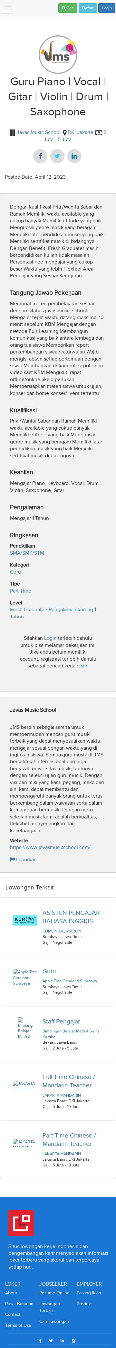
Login (107, 8)
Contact (12, 1314)
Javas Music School (38, 132)
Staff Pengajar (61, 1021)
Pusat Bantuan (19, 1303)
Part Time (20, 591)
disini (83, 665)
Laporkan (26, 859)
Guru (15, 572)
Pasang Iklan (89, 1292)
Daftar (87, 8)
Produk (84, 1303)
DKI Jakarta (80, 132)
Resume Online (54, 1292)
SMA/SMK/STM (27, 553)
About (11, 1292)
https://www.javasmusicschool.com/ (50, 847)
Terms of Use (18, 1325)
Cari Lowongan (54, 1321)
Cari (69, 8)
